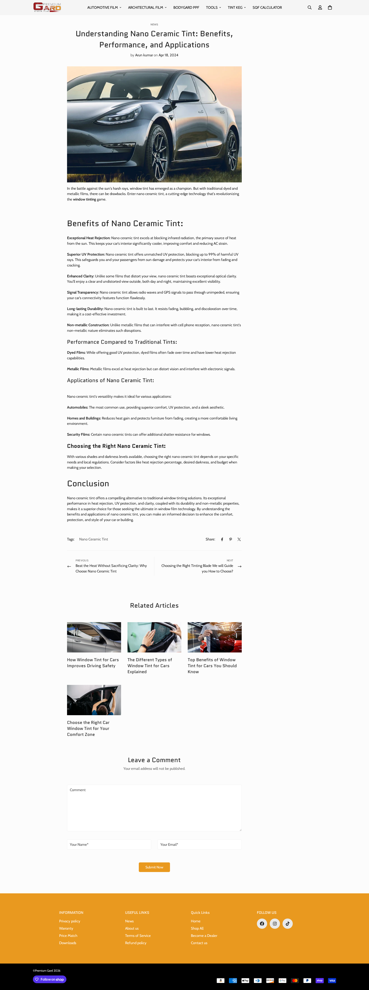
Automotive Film (102, 7)
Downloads (67, 943)
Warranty (66, 928)
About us (132, 928)
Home (196, 921)
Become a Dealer (204, 935)
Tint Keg (235, 7)
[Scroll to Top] (361, 967)
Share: (210, 539)
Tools (212, 7)
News (154, 24)
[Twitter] (239, 539)
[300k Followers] (262, 924)
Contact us (199, 943)
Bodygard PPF (186, 7)
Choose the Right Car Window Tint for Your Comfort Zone (88, 728)
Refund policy (135, 943)
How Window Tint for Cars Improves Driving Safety (93, 663)
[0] (330, 7)
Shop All (197, 928)
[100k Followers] (275, 924)
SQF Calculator (267, 7)
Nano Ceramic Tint (93, 539)
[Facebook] (222, 539)
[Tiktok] (288, 924)
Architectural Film (145, 7)
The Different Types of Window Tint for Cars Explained (149, 666)
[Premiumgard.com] (47, 7)
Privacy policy (69, 921)
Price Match (68, 935)
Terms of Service (138, 935)
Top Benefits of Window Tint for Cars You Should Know (212, 666)
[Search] (309, 7)
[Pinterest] (230, 539)
